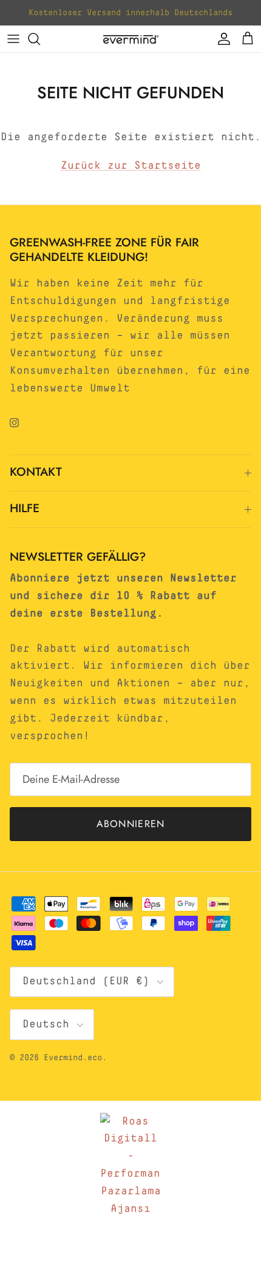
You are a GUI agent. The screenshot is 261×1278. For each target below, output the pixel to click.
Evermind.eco (73, 1057)
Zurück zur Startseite (131, 165)
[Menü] (13, 38)
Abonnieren (131, 824)
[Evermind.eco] (130, 39)
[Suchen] (40, 38)
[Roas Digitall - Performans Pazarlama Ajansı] (130, 1165)
